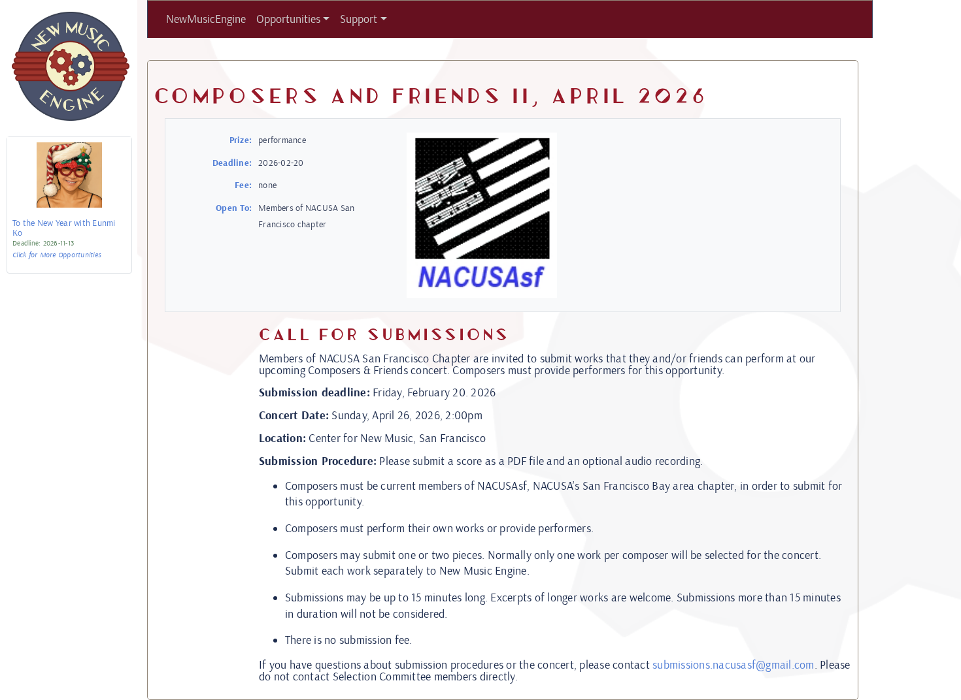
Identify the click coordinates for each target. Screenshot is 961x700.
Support (358, 19)
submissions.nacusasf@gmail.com (733, 665)
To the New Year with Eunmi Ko (64, 228)
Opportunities (288, 19)
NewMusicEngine (206, 19)
